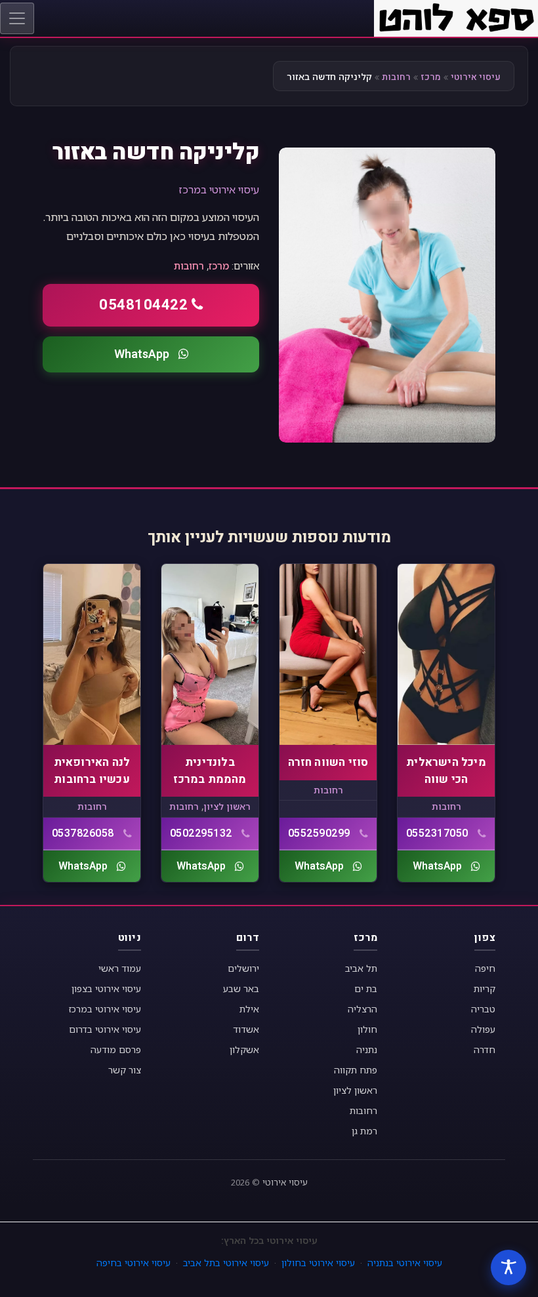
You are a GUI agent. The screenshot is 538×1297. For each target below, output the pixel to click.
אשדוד (246, 1029)
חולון (367, 1029)
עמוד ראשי (119, 968)
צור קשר (124, 1070)
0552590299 (319, 833)
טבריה (483, 1009)
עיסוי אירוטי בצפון (106, 988)
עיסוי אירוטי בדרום (105, 1029)
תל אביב (361, 968)
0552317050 (437, 833)
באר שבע (241, 988)
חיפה (485, 968)
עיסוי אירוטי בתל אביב (226, 1262)
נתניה (366, 1049)
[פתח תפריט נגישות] (508, 1267)
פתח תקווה (355, 1070)
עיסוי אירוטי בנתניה (404, 1262)
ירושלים (243, 968)
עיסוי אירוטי (476, 77)
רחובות (396, 77)
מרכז (431, 77)
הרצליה (362, 1009)
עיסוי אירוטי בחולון (318, 1262)
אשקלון (244, 1049)
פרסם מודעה (116, 1049)
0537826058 (83, 833)
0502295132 (201, 833)
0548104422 (143, 304)
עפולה (483, 1029)
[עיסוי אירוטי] (456, 17)
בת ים (365, 988)
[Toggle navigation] (17, 18)
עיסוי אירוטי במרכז (219, 189)
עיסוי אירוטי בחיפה (133, 1262)
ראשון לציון (227, 806)
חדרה (484, 1049)
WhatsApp (141, 354)
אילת (249, 1009)
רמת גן (364, 1131)
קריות (484, 988)
